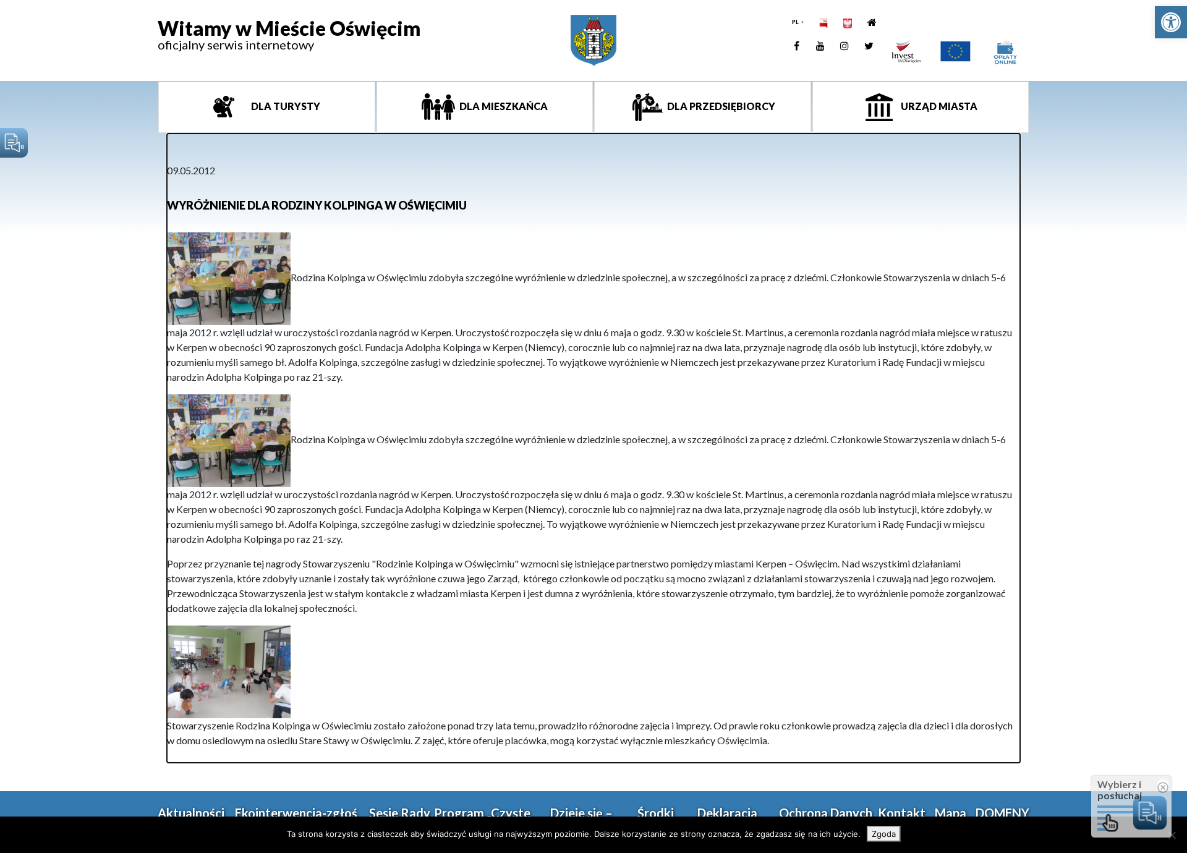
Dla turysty (284, 106)
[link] (1171, 22)
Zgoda (884, 834)
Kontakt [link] (901, 812)
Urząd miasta (938, 106)
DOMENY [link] (1002, 812)
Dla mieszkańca (502, 106)
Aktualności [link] (191, 812)
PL (796, 22)
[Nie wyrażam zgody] (1171, 835)
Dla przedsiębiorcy (720, 106)
